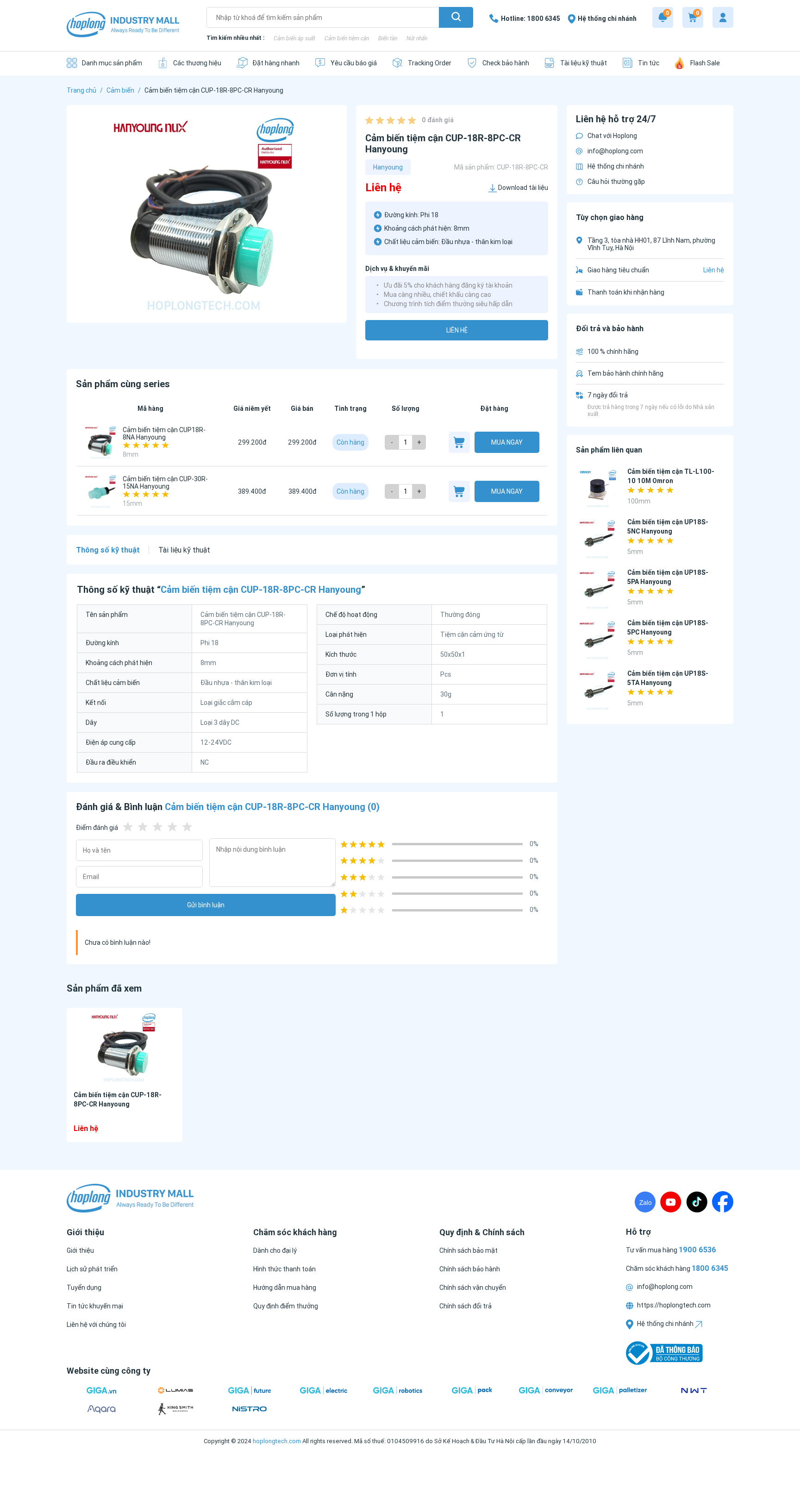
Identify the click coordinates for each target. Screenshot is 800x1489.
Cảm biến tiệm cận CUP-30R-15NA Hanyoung (165, 482)
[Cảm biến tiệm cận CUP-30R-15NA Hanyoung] (101, 491)
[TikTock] (696, 1202)
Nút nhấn (416, 38)
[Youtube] (670, 1202)
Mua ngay (507, 442)
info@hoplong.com (615, 151)
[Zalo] (645, 1202)
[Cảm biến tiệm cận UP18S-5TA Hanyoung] (598, 690)
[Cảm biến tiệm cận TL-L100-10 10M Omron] (598, 489)
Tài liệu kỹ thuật (184, 549)
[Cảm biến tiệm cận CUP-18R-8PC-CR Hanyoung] (124, 1047)
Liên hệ (457, 330)
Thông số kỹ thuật (108, 549)
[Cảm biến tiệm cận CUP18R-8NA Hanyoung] (101, 442)
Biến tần (387, 38)
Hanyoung (388, 167)
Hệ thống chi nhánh (616, 166)
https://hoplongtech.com (673, 1305)
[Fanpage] (722, 1202)
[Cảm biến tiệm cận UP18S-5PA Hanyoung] (598, 589)
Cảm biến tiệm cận (347, 38)
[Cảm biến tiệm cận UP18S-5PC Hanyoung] (598, 640)
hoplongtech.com (277, 1441)
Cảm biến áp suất (294, 38)
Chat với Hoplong (612, 136)
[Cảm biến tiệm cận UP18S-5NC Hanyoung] (598, 539)
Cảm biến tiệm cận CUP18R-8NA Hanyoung (164, 433)
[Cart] (692, 17)
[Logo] (123, 25)
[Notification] (662, 17)
